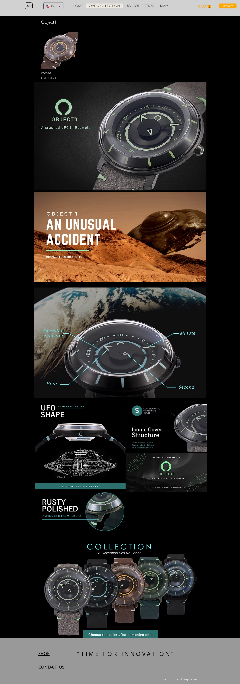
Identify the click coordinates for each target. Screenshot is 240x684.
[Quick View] (59, 50)
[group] (120, 56)
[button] (204, 6)
